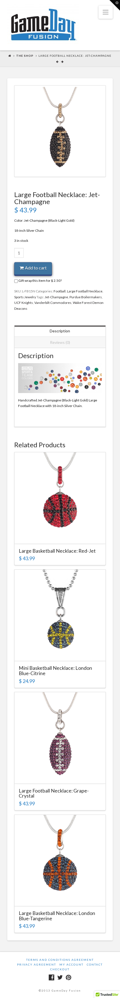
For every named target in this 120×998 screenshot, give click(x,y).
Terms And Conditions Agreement (60, 959)
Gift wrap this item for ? (40, 280)
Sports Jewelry (25, 297)
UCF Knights (23, 303)
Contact (95, 964)
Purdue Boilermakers (85, 297)
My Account (71, 964)
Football (60, 291)
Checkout (59, 969)
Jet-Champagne (56, 297)
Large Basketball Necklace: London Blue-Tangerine (57, 915)
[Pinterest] (68, 977)
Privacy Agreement (36, 964)
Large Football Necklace (84, 291)
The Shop (24, 55)
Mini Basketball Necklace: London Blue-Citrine (55, 670)
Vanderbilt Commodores (52, 303)
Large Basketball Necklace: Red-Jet (57, 551)
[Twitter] (60, 977)
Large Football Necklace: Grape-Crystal (54, 793)
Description (60, 330)
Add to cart (36, 267)
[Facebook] (51, 977)
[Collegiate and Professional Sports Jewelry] (43, 25)
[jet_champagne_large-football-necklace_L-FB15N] (60, 131)
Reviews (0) (60, 342)
